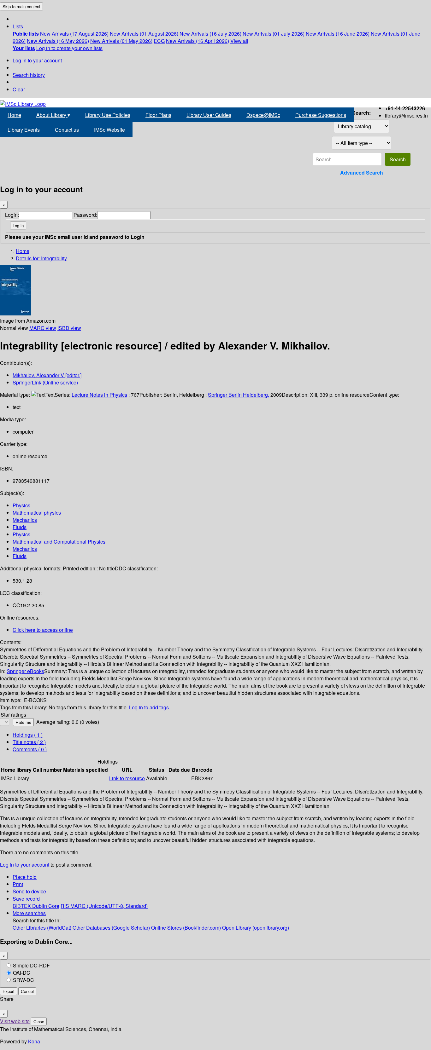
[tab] (29, 742)
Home (14, 114)
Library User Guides (208, 114)
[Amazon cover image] (15, 313)
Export (9, 991)
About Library (53, 114)
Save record (26, 898)
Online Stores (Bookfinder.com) (186, 927)
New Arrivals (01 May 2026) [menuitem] (121, 40)
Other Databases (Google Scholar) (111, 927)
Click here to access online (43, 629)
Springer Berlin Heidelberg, (238, 394)
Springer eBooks (25, 671)
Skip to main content (21, 6)
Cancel (27, 991)
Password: (85, 214)
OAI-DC (21, 972)
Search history (29, 74)
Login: (12, 214)
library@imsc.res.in (406, 115)
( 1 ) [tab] (28, 734)
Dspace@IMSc (263, 114)
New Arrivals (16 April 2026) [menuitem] (197, 40)
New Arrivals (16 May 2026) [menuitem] (58, 40)
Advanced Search (361, 172)
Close (38, 1021)
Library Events (24, 129)
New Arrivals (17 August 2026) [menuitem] (74, 33)
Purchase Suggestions (320, 114)
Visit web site (15, 1021)
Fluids (20, 527)
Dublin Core (45, 905)
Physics (21, 505)
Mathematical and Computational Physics (59, 541)
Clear (19, 89)
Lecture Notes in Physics (99, 394)
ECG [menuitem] (159, 40)
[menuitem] (26, 33)
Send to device (29, 891)
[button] (18, 26)
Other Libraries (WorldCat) (42, 927)
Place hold (25, 876)
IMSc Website (109, 129)
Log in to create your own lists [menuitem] (69, 48)
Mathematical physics (37, 512)
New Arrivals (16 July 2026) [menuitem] (210, 33)
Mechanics (25, 519)
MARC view (42, 328)
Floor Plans (158, 114)
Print (18, 884)
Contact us (67, 129)
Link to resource (127, 778)
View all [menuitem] (239, 40)
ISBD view (69, 328)
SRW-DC (23, 980)
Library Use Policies (107, 114)
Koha (34, 1041)
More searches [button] (29, 913)
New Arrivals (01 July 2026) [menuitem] (273, 33)
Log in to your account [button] (24, 864)
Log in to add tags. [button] (149, 707)
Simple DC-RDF (31, 965)
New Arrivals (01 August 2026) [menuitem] (144, 33)
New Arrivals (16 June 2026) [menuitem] (337, 33)
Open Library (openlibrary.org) (255, 927)
